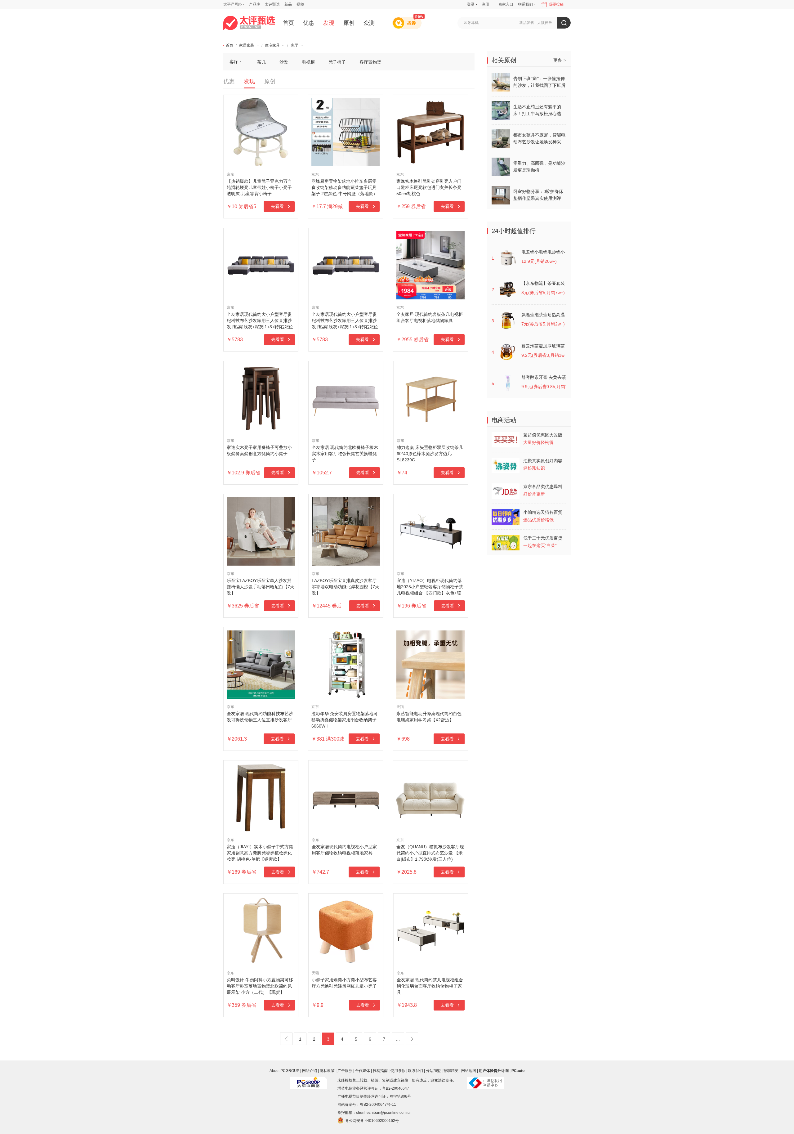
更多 (559, 60)
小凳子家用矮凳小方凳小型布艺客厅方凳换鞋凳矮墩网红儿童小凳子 (344, 982)
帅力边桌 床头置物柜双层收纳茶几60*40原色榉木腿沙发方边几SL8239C (430, 453)
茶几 (261, 62)
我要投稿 (556, 4)
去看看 (277, 206)
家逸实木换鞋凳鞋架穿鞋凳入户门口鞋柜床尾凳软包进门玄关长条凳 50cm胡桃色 (429, 187)
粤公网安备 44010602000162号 (372, 1120)
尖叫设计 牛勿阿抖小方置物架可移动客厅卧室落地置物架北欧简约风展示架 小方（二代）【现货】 (260, 986)
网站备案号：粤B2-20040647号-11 (366, 1104)
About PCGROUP (284, 1071)
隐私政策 (327, 1071)
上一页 (286, 1039)
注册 (485, 4)
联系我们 (415, 1071)
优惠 (308, 23)
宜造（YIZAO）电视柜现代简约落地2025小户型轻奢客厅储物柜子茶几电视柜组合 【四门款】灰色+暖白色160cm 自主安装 (430, 587)
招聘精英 (451, 1071)
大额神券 (544, 22)
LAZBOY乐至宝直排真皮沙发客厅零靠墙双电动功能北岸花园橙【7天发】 (345, 586)
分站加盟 (433, 1071)
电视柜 (308, 62)
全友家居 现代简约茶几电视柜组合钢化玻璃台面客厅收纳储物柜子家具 (430, 986)
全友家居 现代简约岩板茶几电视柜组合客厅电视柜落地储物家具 (429, 317)
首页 (288, 23)
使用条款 (397, 1071)
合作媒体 (362, 1071)
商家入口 (505, 4)
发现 (328, 23)
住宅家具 (272, 45)
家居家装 (246, 45)
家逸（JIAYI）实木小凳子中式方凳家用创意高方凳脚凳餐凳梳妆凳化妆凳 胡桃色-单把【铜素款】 (260, 853)
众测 (369, 23)
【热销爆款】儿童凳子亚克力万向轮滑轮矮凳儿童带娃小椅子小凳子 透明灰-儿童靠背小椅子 (259, 187)
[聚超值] (249, 23)
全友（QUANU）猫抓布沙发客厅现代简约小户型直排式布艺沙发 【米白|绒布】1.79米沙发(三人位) (430, 853)
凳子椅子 (337, 62)
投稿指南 (380, 1071)
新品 (288, 4)
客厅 (294, 45)
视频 (300, 4)
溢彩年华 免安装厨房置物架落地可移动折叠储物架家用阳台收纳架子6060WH (344, 719)
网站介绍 (309, 1071)
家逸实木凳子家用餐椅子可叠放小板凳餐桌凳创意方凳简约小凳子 (259, 450)
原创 (349, 23)
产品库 (254, 4)
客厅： (236, 61)
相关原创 (504, 60)
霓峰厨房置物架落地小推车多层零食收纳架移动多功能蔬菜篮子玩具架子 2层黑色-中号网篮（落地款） (344, 187)
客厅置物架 (370, 62)
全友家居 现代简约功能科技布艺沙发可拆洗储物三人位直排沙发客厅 (260, 716)
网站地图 (468, 1071)
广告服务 (344, 1071)
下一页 (412, 1039)
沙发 (283, 62)
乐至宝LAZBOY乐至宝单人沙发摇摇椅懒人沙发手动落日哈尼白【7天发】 (260, 586)
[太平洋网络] (308, 1080)
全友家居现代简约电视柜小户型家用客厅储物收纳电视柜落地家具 (344, 849)
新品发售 (526, 22)
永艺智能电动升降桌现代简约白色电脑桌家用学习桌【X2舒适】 (429, 716)
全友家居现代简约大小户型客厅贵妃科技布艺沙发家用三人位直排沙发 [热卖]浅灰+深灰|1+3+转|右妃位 (260, 320)
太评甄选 (272, 4)
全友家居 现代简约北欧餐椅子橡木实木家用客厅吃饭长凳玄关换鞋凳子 (345, 453)
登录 (471, 4)
